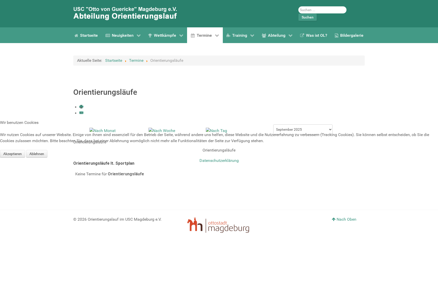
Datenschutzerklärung (219, 160)
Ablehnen (36, 154)
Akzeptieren (12, 154)
